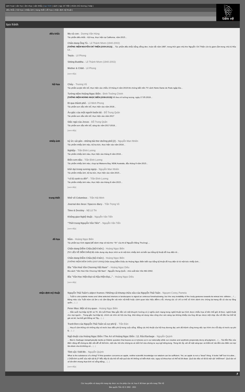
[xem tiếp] (72, 74)
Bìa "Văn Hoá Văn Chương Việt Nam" (88, 267)
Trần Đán (123, 324)
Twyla (71, 55)
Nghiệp (72, 150)
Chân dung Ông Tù (78, 43)
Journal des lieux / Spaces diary (85, 204)
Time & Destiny (76, 210)
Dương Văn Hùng (90, 33)
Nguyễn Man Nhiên (128, 141)
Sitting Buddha (76, 62)
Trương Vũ (81, 84)
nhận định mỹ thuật (63, 10)
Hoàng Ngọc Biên (84, 239)
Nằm (71, 239)
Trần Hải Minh (97, 197)
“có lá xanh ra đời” (78, 178)
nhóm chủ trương (79, 6)
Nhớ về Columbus (78, 197)
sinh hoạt (10, 6)
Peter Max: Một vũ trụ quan (83, 308)
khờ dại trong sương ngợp (83, 169)
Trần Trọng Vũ (112, 204)
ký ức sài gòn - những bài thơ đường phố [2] (92, 141)
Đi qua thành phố (77, 103)
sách (55, 6)
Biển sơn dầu (75, 160)
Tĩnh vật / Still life (77, 352)
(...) (75, 303)
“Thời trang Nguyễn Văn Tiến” (84, 223)
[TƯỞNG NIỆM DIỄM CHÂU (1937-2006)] (86, 262)
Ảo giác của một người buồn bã (85, 112)
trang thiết (40, 10)
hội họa (19, 10)
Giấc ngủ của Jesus (79, 122)
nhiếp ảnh (29, 10)
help (90, 6)
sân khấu (38, 6)
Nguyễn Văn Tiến (104, 216)
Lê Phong (81, 55)
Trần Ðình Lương (87, 150)
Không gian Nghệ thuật (80, 216)
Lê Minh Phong (96, 103)
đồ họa (49, 10)
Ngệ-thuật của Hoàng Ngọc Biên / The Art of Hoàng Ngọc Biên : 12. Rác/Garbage (112, 336)
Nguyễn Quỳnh (164, 336)
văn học (19, 6)
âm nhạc (29, 6)
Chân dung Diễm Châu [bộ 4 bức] (86, 258)
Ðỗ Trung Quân (112, 112)
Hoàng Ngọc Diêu (120, 267)
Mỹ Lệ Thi (92, 210)
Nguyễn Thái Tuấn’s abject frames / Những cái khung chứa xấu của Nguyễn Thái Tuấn (114, 293)
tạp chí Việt (64, 6)
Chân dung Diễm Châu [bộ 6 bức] (86, 248)
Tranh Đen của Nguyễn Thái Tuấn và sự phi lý (93, 324)
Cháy (71, 84)
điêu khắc (10, 10)
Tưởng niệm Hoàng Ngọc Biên (85, 93)
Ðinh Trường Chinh (113, 93)
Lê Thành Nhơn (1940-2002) (105, 43)
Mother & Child (76, 68)
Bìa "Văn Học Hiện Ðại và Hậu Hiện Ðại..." (91, 276)
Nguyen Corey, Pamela (175, 293)
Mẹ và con (74, 33)
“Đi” (116, 243)
